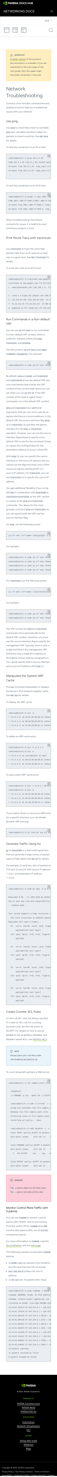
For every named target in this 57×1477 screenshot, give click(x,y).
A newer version (18, 59)
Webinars (28, 1444)
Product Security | (39, 1475)
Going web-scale (28, 1440)
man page (36, 1245)
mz (7, 850)
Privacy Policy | (8, 1471)
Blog (28, 1448)
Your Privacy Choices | (24, 1471)
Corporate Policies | (22, 1475)
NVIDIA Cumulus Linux (28, 1403)
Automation (28, 1422)
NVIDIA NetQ (28, 1407)
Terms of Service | (42, 1471)
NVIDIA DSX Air (28, 1411)
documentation (14, 1245)
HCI (28, 1430)
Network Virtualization (28, 1426)
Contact (50, 1475)
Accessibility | (8, 1475)
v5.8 (47, 20)
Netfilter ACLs (40, 1039)
